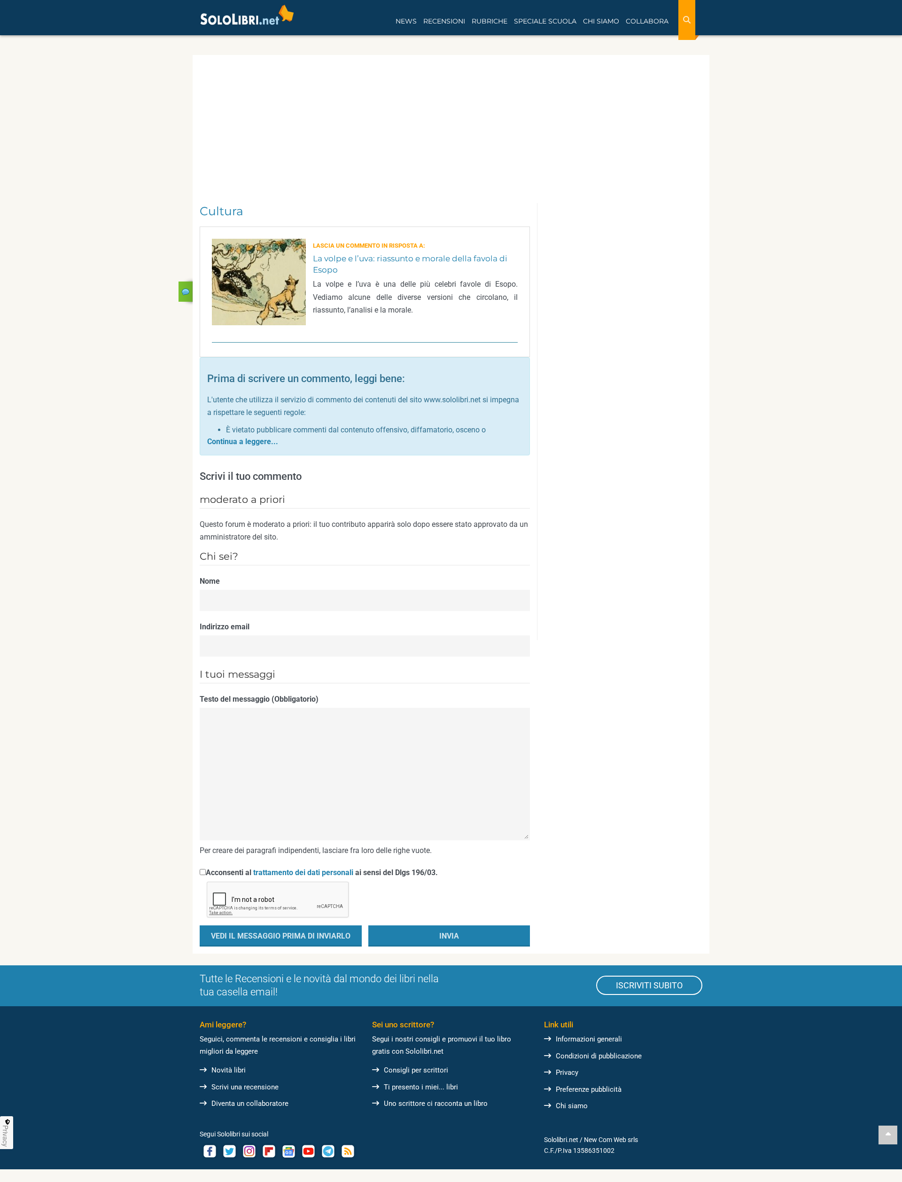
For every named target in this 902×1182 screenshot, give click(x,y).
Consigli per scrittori (416, 1070)
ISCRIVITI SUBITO (649, 985)
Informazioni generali (589, 1039)
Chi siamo (572, 1106)
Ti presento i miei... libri (421, 1087)
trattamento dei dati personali (303, 872)
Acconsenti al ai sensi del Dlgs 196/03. (322, 872)
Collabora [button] (647, 21)
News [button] (406, 21)
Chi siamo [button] (601, 21)
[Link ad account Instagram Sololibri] (249, 1151)
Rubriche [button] (489, 21)
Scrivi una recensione (245, 1087)
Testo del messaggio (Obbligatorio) (259, 699)
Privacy (567, 1072)
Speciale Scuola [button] (545, 21)
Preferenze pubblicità (589, 1089)
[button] (242, 441)
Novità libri (228, 1070)
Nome (210, 581)
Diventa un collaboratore (249, 1103)
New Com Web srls (611, 1139)
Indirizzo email (224, 626)
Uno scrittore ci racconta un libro (436, 1103)
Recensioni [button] (444, 21)
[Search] (686, 20)
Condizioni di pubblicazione (599, 1056)
